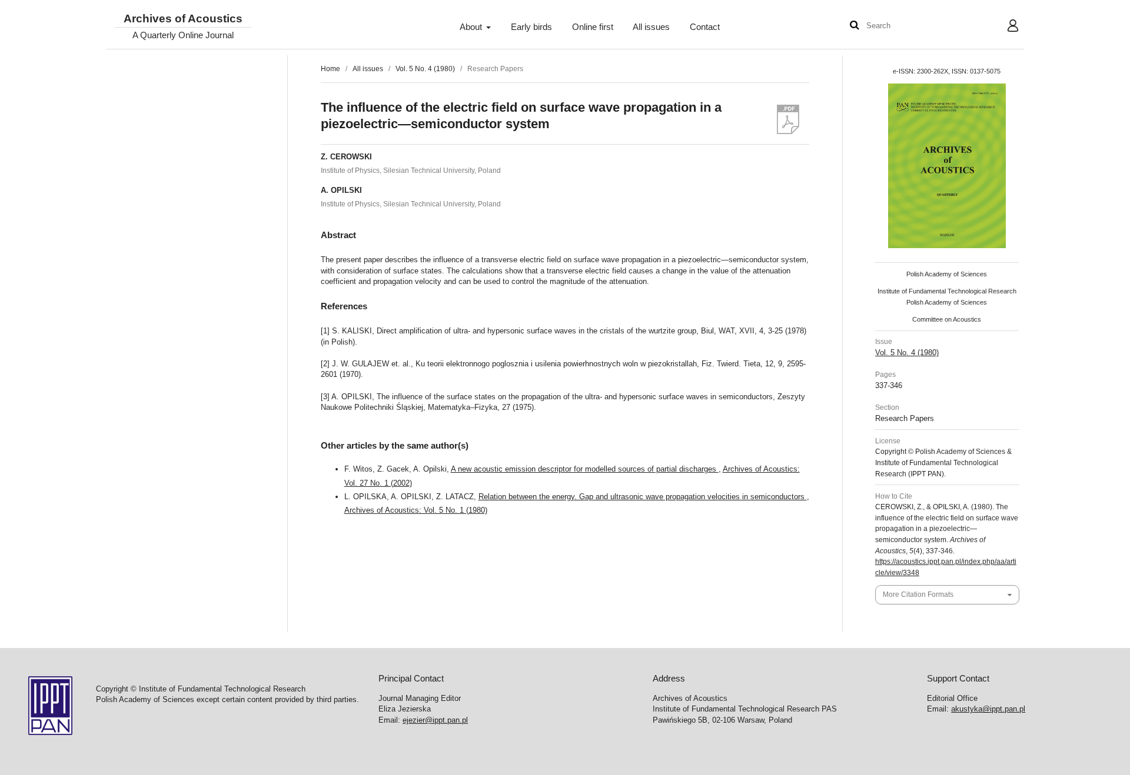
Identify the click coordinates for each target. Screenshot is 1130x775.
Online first (592, 27)
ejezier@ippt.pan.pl (435, 720)
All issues (651, 27)
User (1003, 27)
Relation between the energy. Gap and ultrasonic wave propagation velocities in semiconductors (642, 496)
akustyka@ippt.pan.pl (988, 708)
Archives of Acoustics (183, 19)
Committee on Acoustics (946, 319)
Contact (705, 27)
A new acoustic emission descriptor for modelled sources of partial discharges (585, 469)
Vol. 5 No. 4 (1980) (425, 69)
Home (330, 69)
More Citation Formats (918, 594)
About (472, 27)
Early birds (531, 27)
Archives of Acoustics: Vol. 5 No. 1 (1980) (415, 510)
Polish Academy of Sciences (946, 274)
